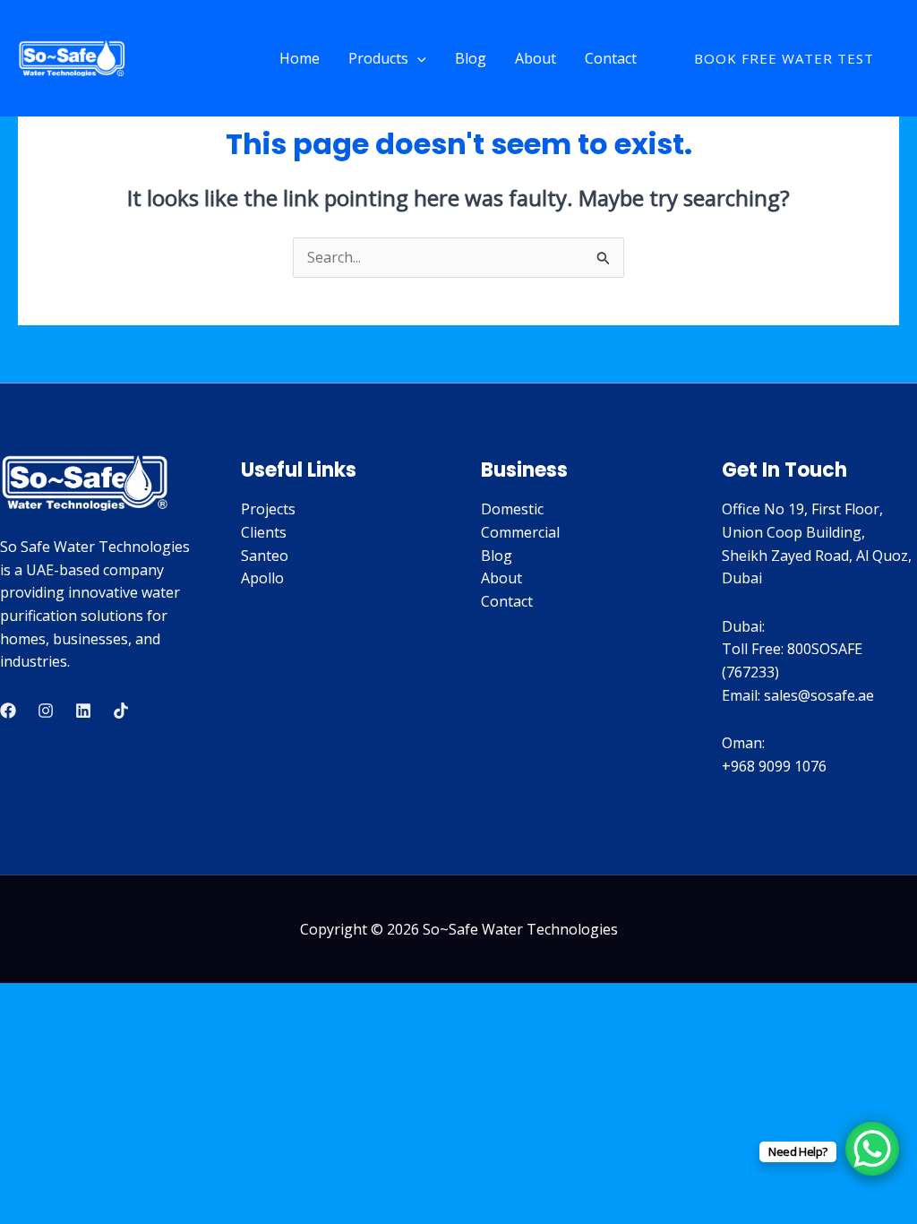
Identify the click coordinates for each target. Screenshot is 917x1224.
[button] (417, 58)
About (535, 58)
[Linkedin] (83, 711)
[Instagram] (46, 711)
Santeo (264, 555)
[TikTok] (121, 711)
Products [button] (378, 58)
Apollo (262, 578)
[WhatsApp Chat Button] (872, 1149)
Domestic (512, 509)
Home (299, 58)
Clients (264, 532)
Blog (470, 58)
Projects (268, 509)
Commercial (520, 532)
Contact (611, 58)
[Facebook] (8, 711)
